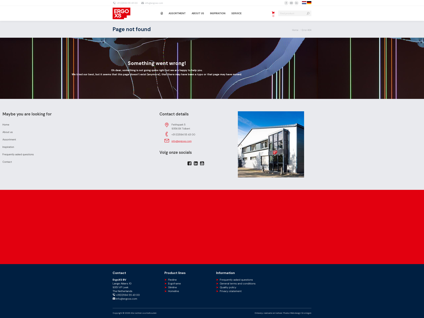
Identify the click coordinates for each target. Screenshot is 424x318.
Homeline (173, 291)
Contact (7, 162)
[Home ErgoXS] (161, 13)
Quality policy (228, 287)
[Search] (308, 13)
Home (5, 124)
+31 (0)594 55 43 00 (127, 3)
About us (7, 132)
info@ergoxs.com (154, 3)
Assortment (9, 139)
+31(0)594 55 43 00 (127, 295)
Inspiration (8, 147)
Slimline (172, 287)
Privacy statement (231, 291)
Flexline (172, 279)
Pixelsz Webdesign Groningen (297, 313)
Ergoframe (174, 283)
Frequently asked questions (18, 154)
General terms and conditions (238, 283)
